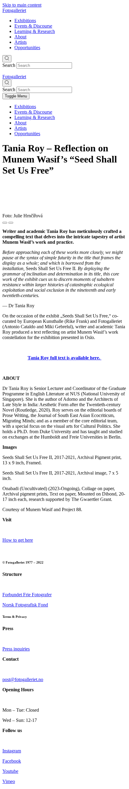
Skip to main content (21, 4)
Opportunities (27, 47)
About (20, 36)
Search (8, 65)
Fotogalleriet (14, 10)
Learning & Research (34, 31)
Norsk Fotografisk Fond (25, 604)
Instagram (11, 750)
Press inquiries (16, 648)
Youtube (10, 771)
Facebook (11, 761)
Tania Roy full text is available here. (64, 357)
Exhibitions (25, 20)
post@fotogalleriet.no (22, 679)
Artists (20, 42)
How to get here (17, 540)
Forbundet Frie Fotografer (27, 594)
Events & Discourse (33, 25)
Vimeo (8, 781)
